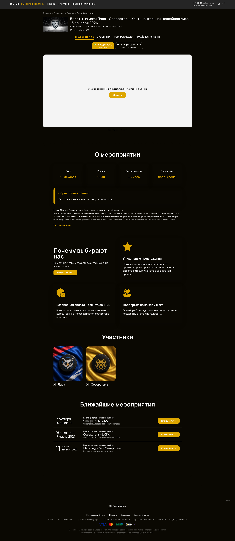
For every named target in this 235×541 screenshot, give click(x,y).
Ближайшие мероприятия (147, 36)
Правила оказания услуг (87, 519)
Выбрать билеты (65, 272)
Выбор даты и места (84, 36)
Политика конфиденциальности (116, 519)
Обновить (117, 95)
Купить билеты (168, 420)
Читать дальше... (63, 225)
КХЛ (94, 3)
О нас (50, 519)
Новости (51, 3)
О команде (63, 3)
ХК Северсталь (117, 505)
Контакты (162, 519)
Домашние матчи (81, 3)
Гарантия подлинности (144, 519)
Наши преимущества (123, 36)
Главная (14, 3)
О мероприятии (104, 36)
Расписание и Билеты (32, 3)
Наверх (228, 500)
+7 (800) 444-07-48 (204, 2)
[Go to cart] (223, 3)
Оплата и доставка (65, 519)
